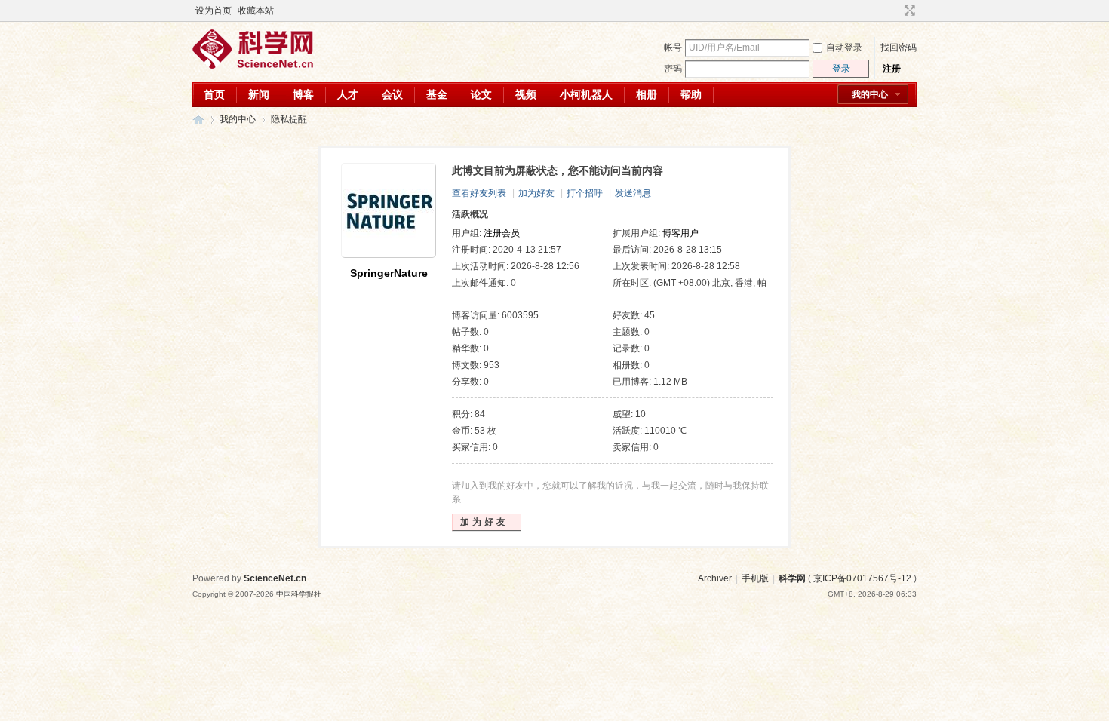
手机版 (755, 578)
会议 (392, 94)
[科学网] (252, 65)
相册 (646, 94)
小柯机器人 (586, 94)
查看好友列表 (479, 193)
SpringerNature (389, 273)
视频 (525, 94)
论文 (481, 94)
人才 (347, 94)
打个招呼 (585, 193)
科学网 (198, 119)
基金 (436, 94)
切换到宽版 (908, 10)
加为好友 (536, 193)
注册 (892, 68)
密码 (673, 68)
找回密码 (898, 47)
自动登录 (844, 47)
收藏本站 (256, 10)
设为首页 (213, 10)
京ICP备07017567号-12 (862, 578)
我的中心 (870, 94)
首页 (214, 94)
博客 (303, 94)
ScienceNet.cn (275, 578)
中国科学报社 (298, 594)
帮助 (691, 94)
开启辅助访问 (895, 10)
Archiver (715, 578)
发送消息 (633, 193)
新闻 (258, 94)
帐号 (673, 47)
